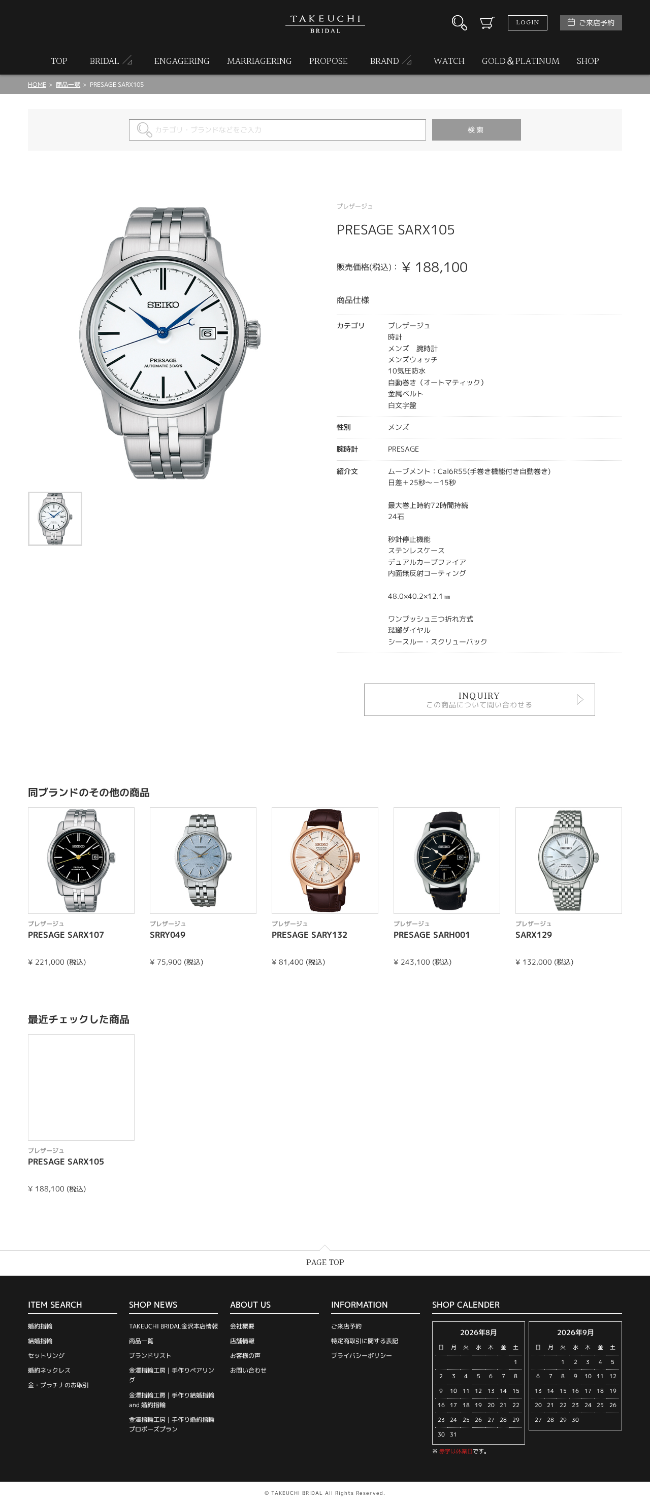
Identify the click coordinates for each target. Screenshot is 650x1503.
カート (487, 22)
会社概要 (242, 1326)
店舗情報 (242, 1341)
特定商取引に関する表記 (364, 1341)
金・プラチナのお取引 (58, 1385)
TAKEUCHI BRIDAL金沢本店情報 (173, 1326)
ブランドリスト (150, 1355)
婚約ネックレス (49, 1370)
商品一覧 (141, 1341)
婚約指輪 (40, 1326)
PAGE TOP (325, 1262)
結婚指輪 (40, 1341)
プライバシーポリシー (361, 1355)
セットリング (46, 1355)
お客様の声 (245, 1355)
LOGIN (527, 22)
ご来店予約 (596, 22)
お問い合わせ (248, 1370)
